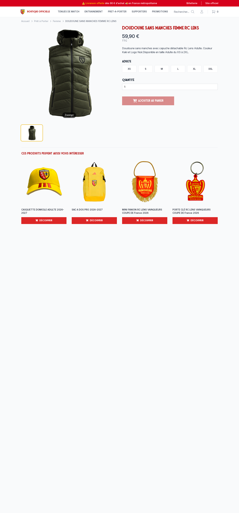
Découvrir (52, 221)
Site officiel (211, 3)
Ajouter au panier (150, 100)
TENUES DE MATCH (68, 11)
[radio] (129, 69)
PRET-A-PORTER (117, 11)
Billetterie (191, 3)
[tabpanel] (69, 73)
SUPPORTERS (139, 11)
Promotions (160, 11)
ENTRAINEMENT (94, 11)
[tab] (31, 133)
